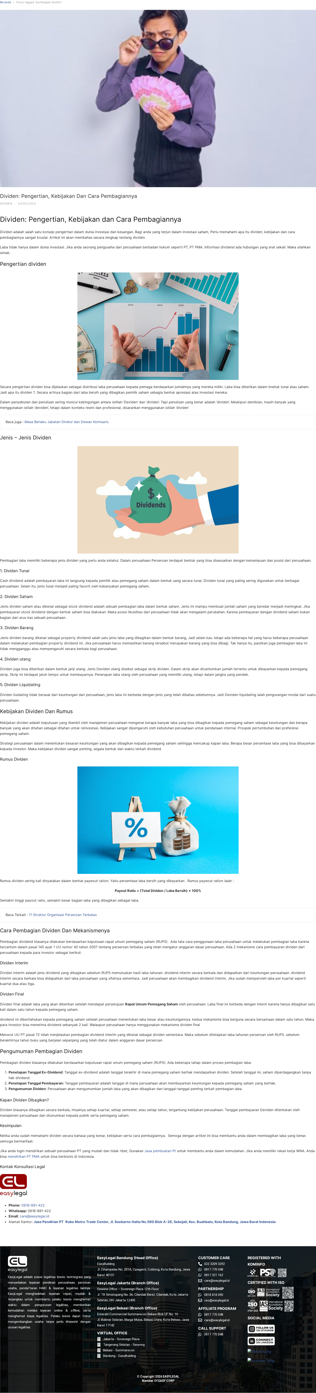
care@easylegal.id (34, 1216)
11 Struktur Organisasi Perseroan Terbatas (63, 915)
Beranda (5, 2)
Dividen (6, 203)
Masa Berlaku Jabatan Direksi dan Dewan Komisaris (67, 422)
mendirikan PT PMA (24, 1156)
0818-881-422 (33, 1205)
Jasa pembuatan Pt (160, 1151)
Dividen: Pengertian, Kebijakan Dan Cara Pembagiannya (68, 196)
